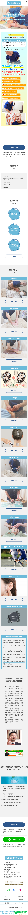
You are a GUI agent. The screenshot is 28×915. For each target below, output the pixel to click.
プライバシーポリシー (21, 903)
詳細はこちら (14, 301)
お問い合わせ (7, 903)
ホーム (7, 896)
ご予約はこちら (14, 147)
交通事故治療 (7, 900)
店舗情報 (14, 256)
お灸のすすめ (6, 184)
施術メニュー (21, 896)
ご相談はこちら (16, 839)
